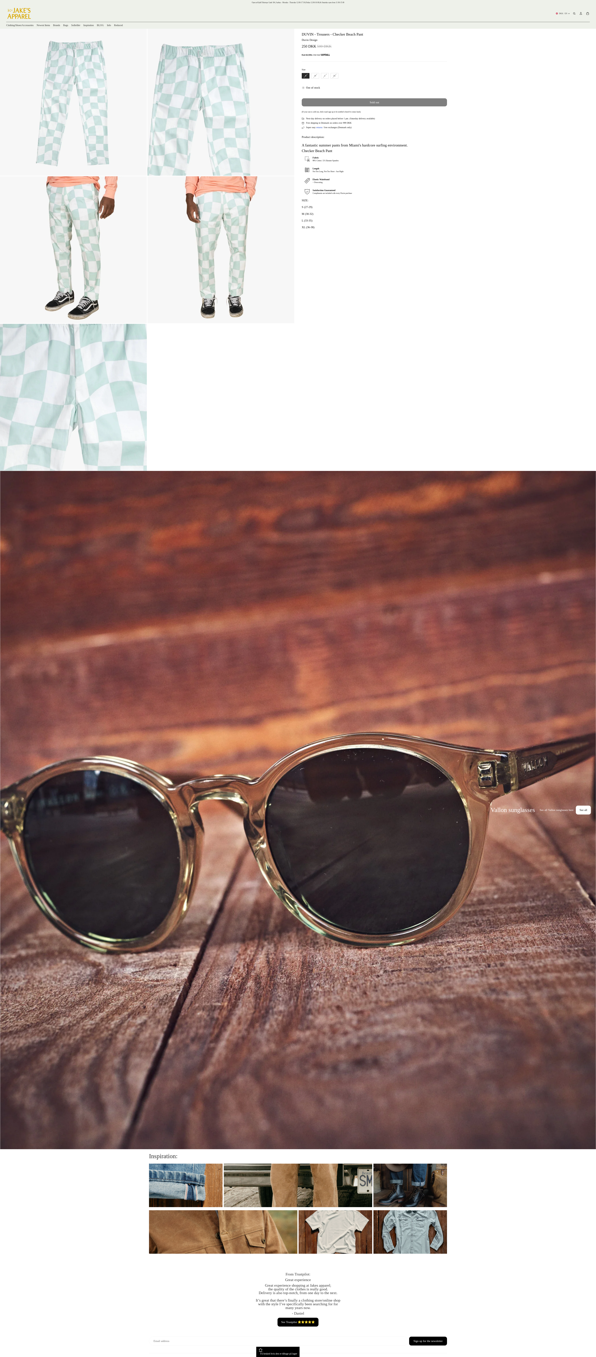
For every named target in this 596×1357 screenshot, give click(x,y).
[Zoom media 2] (220, 102)
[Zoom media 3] (73, 249)
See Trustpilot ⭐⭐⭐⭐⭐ (298, 1322)
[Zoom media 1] (73, 102)
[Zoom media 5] (73, 397)
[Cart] (587, 13)
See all (583, 810)
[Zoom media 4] (220, 249)
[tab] (4, 810)
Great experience (298, 1280)
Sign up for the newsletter (428, 1341)
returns (319, 127)
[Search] (574, 13)
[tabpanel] (298, 810)
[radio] (305, 76)
